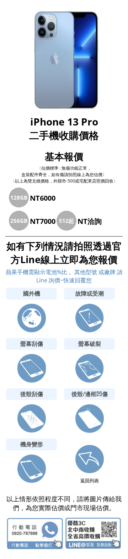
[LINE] (93, 533)
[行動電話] (35, 533)
